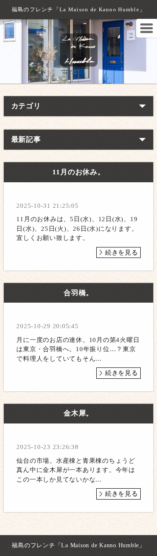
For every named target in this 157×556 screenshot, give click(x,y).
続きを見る (121, 252)
